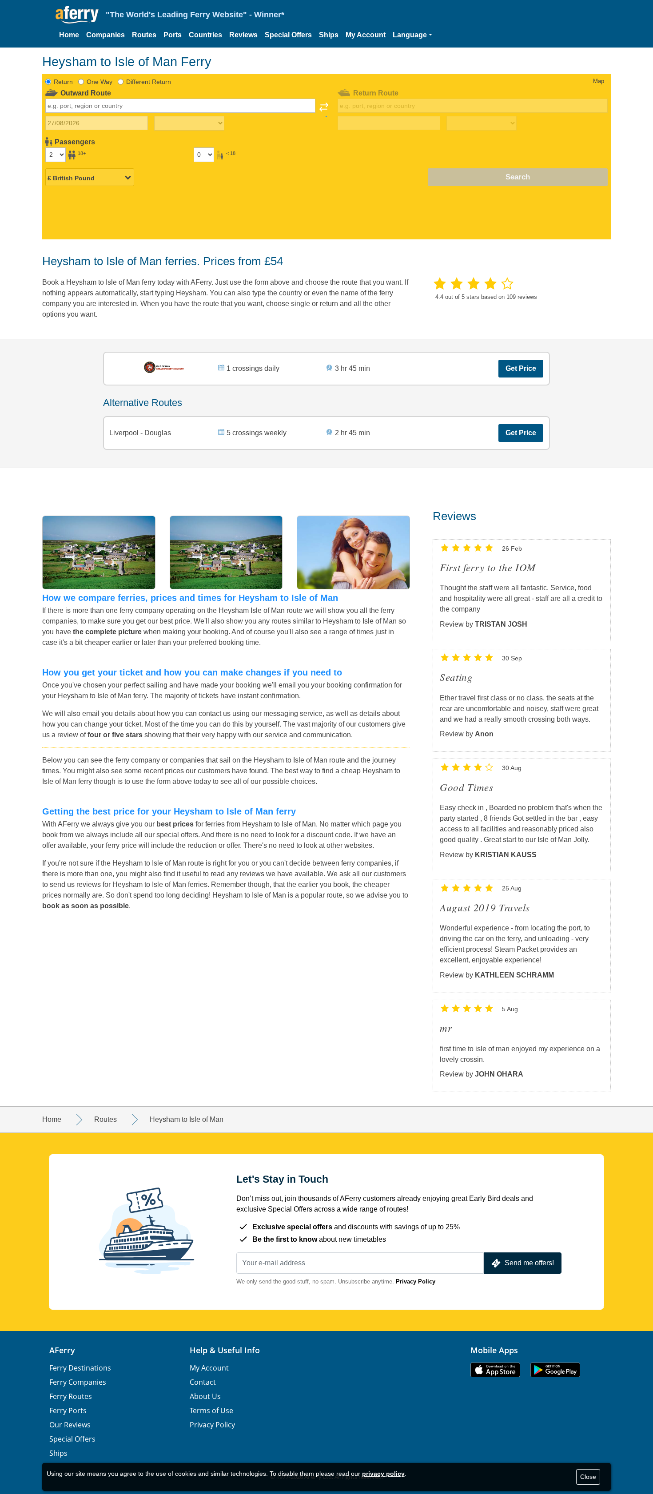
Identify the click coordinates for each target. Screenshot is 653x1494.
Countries (205, 35)
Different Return (148, 81)
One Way (99, 81)
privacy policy (383, 1473)
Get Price (521, 368)
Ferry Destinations (80, 1368)
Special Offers (288, 35)
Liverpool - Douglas (140, 433)
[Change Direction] (323, 110)
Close (588, 1476)
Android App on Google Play (555, 1370)
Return (63, 81)
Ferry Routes (70, 1396)
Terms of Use (211, 1410)
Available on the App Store (495, 1370)
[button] (412, 35)
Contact (203, 1382)
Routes (144, 35)
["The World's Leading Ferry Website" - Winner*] (77, 15)
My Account (366, 35)
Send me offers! (529, 1263)
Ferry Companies (77, 1382)
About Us (205, 1396)
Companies (105, 35)
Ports (172, 35)
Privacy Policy (415, 1281)
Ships (328, 35)
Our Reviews (70, 1425)
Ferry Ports (68, 1410)
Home (69, 35)
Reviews (243, 35)
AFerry (62, 1350)
